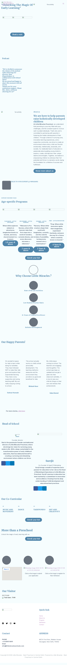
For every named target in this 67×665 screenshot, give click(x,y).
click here (21, 411)
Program (41, 620)
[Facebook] (3, 623)
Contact (41, 624)
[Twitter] (7, 623)
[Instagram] (11, 623)
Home (41, 616)
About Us (42, 618)
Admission (42, 622)
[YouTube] (14, 623)
